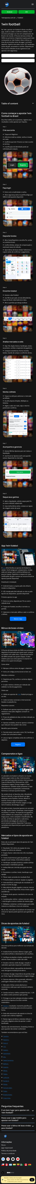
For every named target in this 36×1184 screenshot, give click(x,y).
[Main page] (6, 4)
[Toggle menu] (32, 4)
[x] (13, 1159)
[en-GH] (29, 1165)
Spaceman (6, 1053)
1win (19, 694)
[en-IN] (14, 1165)
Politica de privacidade (8, 1151)
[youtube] (18, 1159)
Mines (5, 1071)
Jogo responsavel (7, 1148)
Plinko (5, 1084)
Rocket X (6, 1081)
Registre (6, 1006)
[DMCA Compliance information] (10, 1173)
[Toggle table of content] (33, 103)
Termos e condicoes (8, 1153)
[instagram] (8, 1159)
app (4, 568)
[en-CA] (25, 1165)
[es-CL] (2, 1165)
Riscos (3, 1145)
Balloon (5, 1064)
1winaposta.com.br (8, 18)
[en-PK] (22, 1165)
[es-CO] (18, 1165)
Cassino (5, 1036)
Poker (5, 1091)
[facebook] (3, 1159)
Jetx (4, 1057)
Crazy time (6, 1098)
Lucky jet (6, 1077)
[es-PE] (6, 1165)
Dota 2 (5, 1043)
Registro (6, 1040)
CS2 (4, 1047)
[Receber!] (18, 1179)
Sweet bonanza (8, 1060)
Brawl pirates (7, 1095)
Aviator (5, 1050)
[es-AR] (10, 1165)
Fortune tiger (7, 1088)
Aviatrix (5, 1067)
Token (5, 1074)
